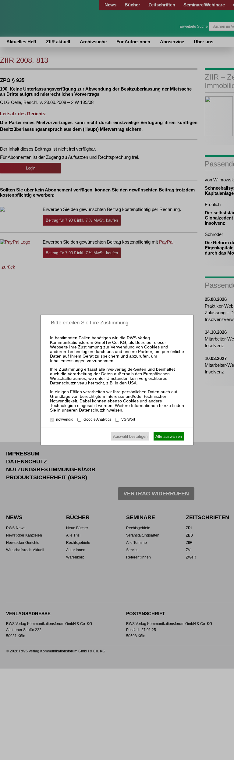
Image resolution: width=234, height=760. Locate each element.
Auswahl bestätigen (130, 436)
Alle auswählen (168, 436)
